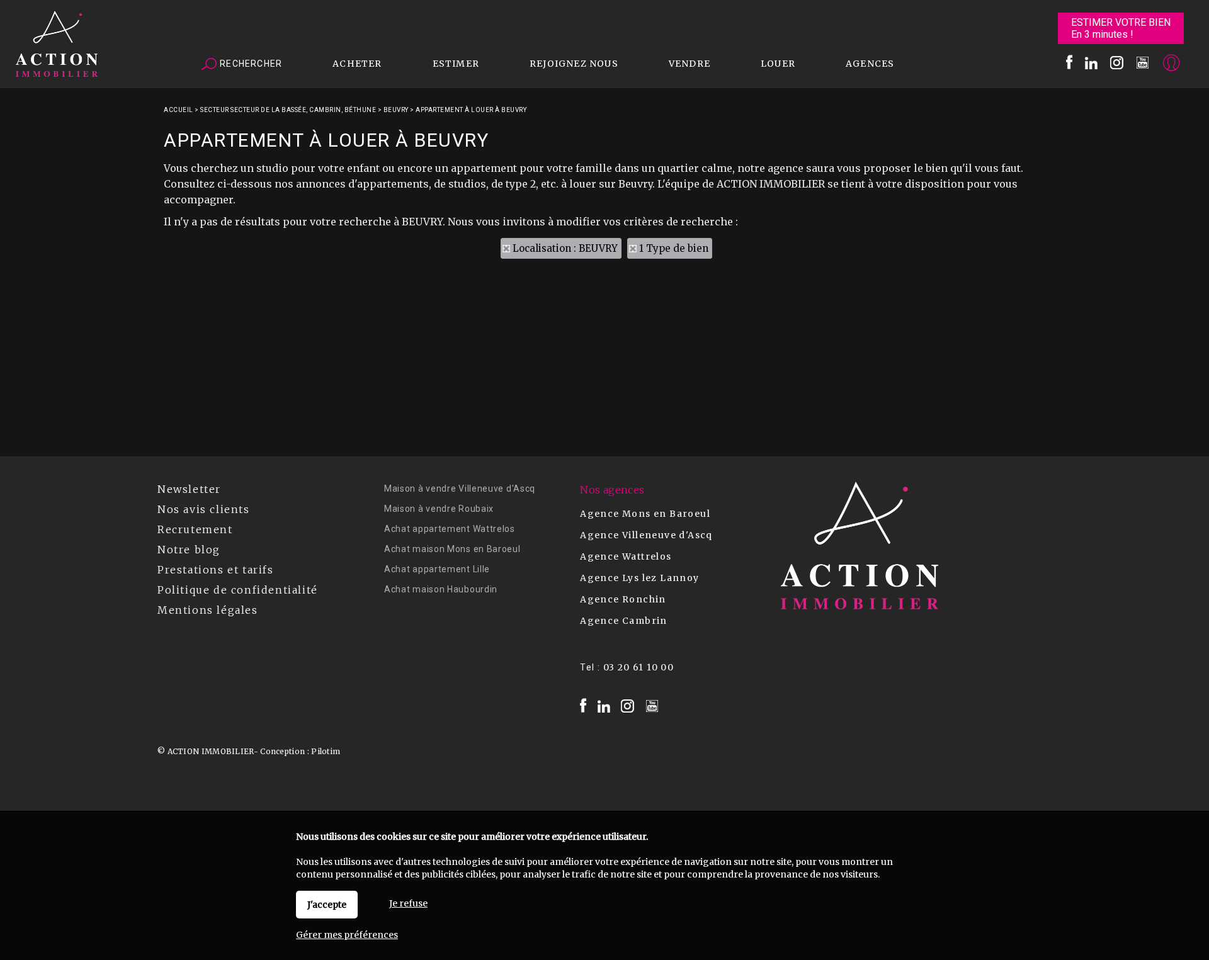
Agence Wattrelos (625, 556)
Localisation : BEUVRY (565, 248)
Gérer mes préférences (347, 934)
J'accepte (326, 904)
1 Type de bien (673, 248)
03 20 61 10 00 (638, 667)
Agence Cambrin (623, 620)
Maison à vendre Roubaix (439, 509)
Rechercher (249, 64)
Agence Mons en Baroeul (645, 513)
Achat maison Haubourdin (440, 589)
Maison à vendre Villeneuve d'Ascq (459, 488)
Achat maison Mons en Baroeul (452, 549)
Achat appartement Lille (437, 569)
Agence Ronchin (623, 599)
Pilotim (325, 751)
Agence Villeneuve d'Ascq (646, 535)
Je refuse (408, 903)
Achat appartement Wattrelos (449, 529)
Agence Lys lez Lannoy (639, 578)
